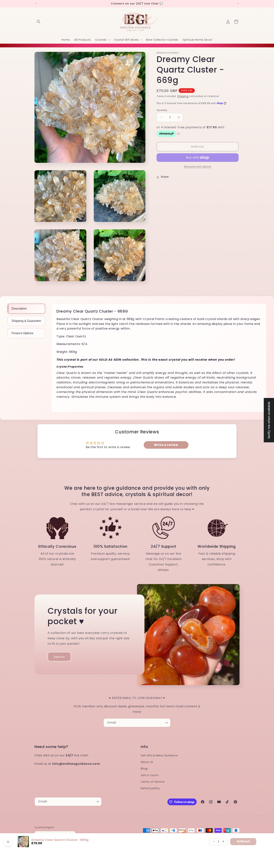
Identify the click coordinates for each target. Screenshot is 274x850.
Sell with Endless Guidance (159, 755)
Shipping (183, 96)
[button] (38, 22)
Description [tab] (19, 308)
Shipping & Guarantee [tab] (26, 320)
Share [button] (165, 177)
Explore (59, 657)
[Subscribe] (166, 722)
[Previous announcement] (36, 3)
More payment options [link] (197, 166)
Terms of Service (153, 782)
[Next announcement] (238, 3)
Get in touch (149, 775)
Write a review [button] (166, 445)
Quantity (162, 110)
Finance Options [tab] (22, 333)
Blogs (144, 768)
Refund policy (150, 788)
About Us (147, 762)
